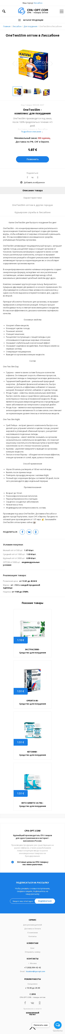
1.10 (20, 640)
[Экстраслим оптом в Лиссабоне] (32, 629)
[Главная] (33, 11)
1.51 (20, 691)
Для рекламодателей (32, 925)
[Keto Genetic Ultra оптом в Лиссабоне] (32, 782)
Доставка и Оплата (32, 928)
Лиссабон (37, 3)
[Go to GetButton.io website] (58, 1031)
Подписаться (45, 901)
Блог (32, 948)
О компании (32, 932)
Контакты (33, 936)
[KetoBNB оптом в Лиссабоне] (32, 731)
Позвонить (33, 159)
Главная (6, 26)
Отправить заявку (32, 952)
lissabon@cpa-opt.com (35, 971)
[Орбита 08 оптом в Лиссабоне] (32, 680)
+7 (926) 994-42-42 (32, 967)
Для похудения (30, 26)
